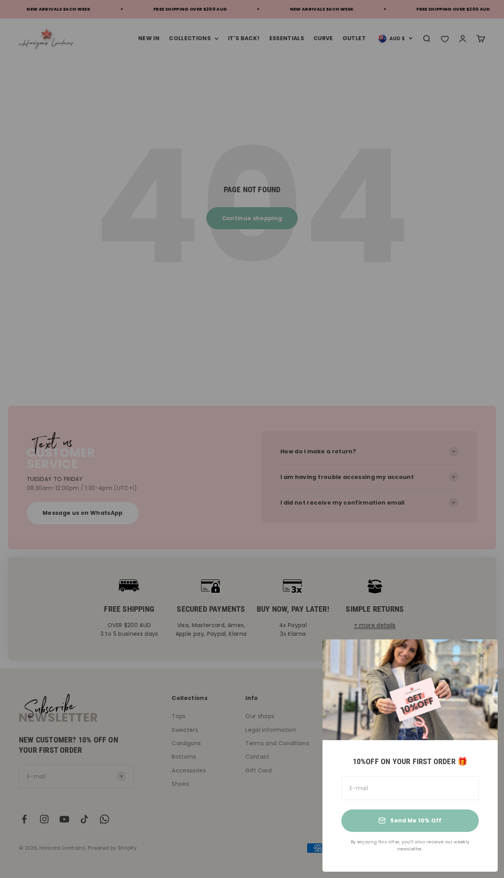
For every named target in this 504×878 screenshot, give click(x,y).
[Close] (481, 655)
